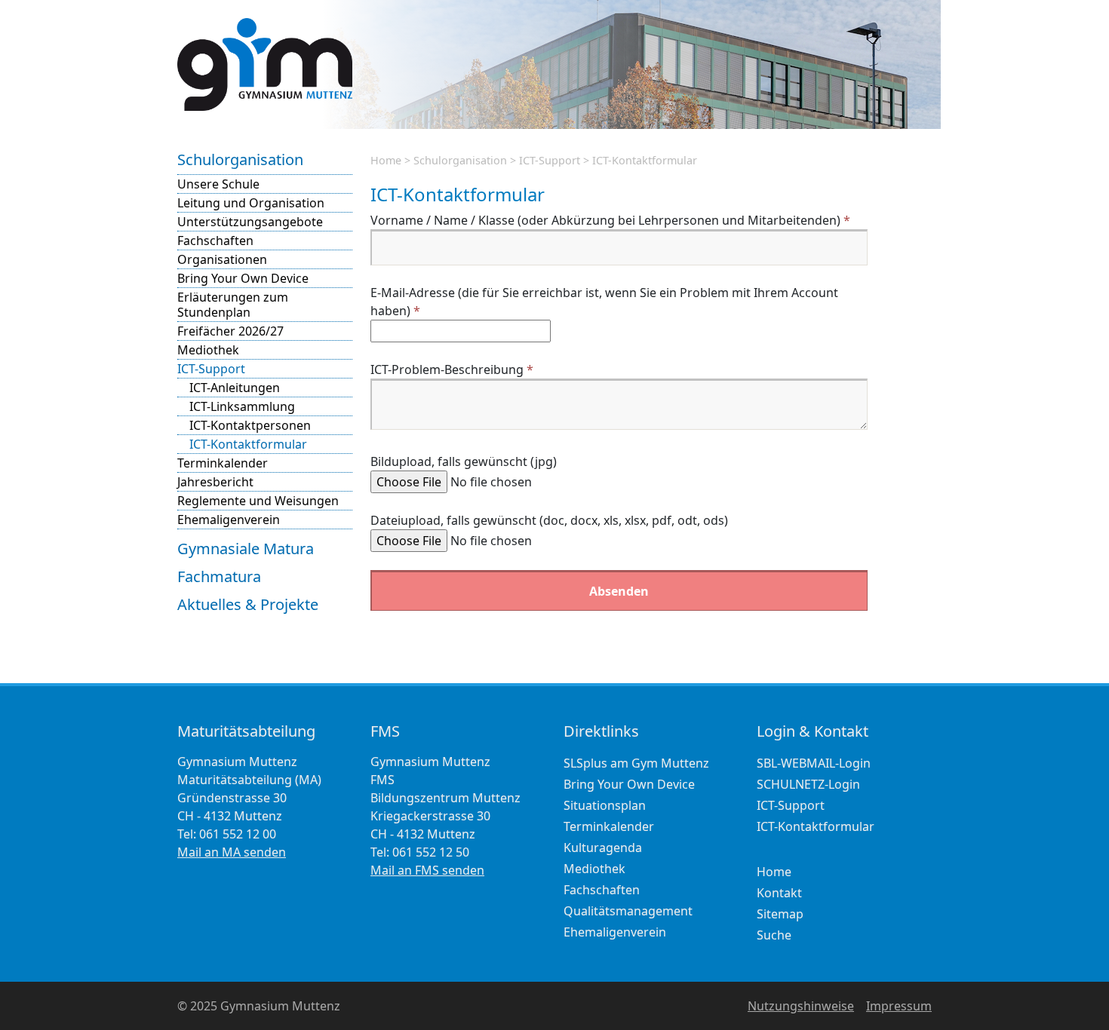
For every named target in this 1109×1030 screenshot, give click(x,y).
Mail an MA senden (231, 852)
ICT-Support (211, 368)
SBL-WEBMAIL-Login (814, 763)
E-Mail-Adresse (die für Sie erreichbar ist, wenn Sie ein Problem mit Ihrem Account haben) (604, 301)
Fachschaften (215, 240)
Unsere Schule (218, 184)
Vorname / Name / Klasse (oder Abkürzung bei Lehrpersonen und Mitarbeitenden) (610, 220)
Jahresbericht (215, 482)
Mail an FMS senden (427, 870)
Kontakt (779, 892)
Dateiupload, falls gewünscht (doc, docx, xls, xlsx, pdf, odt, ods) (549, 520)
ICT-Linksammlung (242, 406)
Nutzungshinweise (801, 1006)
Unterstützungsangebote (250, 221)
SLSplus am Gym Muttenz (636, 763)
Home (385, 160)
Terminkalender (222, 463)
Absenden (619, 591)
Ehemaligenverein (228, 519)
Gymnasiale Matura (245, 548)
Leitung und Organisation (250, 203)
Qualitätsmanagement (628, 911)
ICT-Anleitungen (234, 387)
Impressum (899, 1006)
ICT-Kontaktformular (248, 444)
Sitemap (780, 914)
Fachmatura (219, 576)
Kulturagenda (603, 847)
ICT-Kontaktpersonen (250, 425)
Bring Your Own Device (243, 278)
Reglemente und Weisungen (258, 500)
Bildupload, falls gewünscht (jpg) (463, 461)
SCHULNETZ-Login (808, 784)
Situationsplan (605, 805)
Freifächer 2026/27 (230, 331)
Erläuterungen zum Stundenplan (232, 304)
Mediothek (208, 350)
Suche (774, 935)
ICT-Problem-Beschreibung (451, 369)
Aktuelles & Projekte (247, 604)
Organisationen (222, 259)
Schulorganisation (240, 159)
